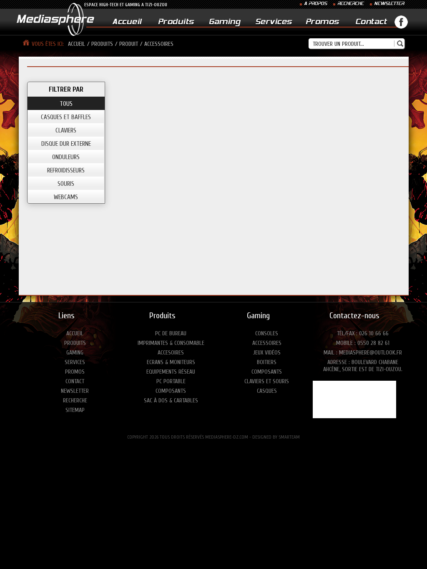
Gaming (224, 22)
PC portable (171, 381)
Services (273, 22)
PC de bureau (170, 333)
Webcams (66, 197)
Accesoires (171, 352)
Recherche (75, 400)
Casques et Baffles (66, 117)
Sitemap (75, 410)
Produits (176, 22)
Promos (322, 22)
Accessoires (266, 343)
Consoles (266, 333)
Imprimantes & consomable (171, 343)
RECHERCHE (350, 4)
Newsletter (75, 390)
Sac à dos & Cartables (171, 400)
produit (128, 43)
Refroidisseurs (66, 170)
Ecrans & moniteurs (171, 362)
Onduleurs (66, 157)
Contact (371, 22)
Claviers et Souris (266, 381)
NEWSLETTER (389, 4)
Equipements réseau (170, 371)
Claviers (65, 130)
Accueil (127, 22)
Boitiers (266, 362)
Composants (171, 390)
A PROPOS (315, 4)
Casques (267, 390)
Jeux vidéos (267, 352)
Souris (66, 183)
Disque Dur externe (66, 143)
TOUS (66, 103)
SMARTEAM (289, 437)
